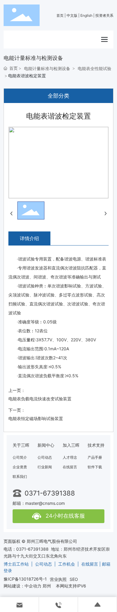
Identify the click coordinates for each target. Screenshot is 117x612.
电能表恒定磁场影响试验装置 (35, 418)
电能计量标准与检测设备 (47, 68)
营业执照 (58, 579)
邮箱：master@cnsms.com (39, 503)
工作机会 (66, 563)
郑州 (47, 585)
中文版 (72, 15)
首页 (60, 15)
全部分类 (58, 96)
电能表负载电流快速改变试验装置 (39, 398)
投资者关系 (104, 15)
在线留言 (89, 563)
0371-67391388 (50, 493)
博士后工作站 (16, 563)
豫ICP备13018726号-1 (25, 578)
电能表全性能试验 (94, 68)
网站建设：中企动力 (22, 585)
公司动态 (43, 563)
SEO (74, 579)
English (86, 15)
